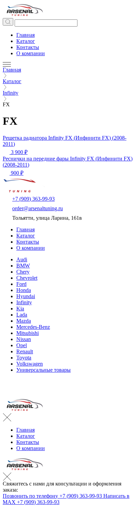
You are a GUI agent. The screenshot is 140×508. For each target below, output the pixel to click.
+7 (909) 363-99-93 (33, 199)
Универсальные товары (43, 370)
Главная (25, 35)
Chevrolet (26, 278)
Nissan (23, 339)
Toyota (23, 357)
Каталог (25, 41)
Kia (20, 308)
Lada (21, 315)
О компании (30, 53)
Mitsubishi (27, 333)
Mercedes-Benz (33, 327)
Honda (23, 290)
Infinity (24, 302)
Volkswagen (29, 364)
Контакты (27, 47)
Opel (21, 345)
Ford (21, 284)
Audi (21, 259)
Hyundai (25, 296)
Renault (24, 351)
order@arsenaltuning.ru (37, 208)
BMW (23, 265)
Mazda (23, 321)
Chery (23, 272)
